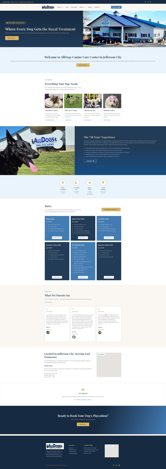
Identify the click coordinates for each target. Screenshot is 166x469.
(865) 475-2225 (14, 2)
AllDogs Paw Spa (89, 110)
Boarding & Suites (51, 110)
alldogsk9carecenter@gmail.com (26, 2)
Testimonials (74, 7)
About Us (81, 7)
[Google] (150, 2)
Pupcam (90, 7)
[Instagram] (145, 2)
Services (59, 7)
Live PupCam (83, 393)
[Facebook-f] (148, 2)
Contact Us (96, 7)
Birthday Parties (109, 110)
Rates (67, 7)
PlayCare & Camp (71, 110)
